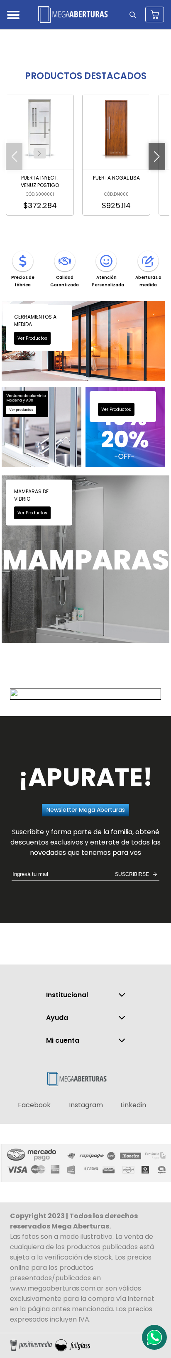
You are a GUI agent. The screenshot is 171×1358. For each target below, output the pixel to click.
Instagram (86, 1105)
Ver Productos (32, 338)
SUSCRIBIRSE (132, 874)
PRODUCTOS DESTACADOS (86, 76)
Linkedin (133, 1105)
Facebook (34, 1105)
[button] (39, 153)
